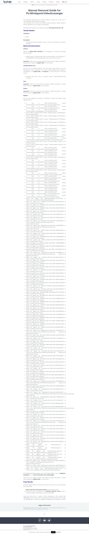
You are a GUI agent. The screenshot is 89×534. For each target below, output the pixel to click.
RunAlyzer (40, 51)
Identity (44, 1)
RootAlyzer (26, 475)
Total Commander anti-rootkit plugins (43, 475)
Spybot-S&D (33, 51)
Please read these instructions (34, 489)
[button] (40, 519)
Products (25, 1)
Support (58, 1)
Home (19, 1)
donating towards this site (56, 27)
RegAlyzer (62, 473)
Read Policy (58, 532)
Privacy (38, 1)
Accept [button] (53, 532)
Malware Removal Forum (53, 491)
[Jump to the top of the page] (44, 514)
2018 (33, 4)
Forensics (51, 1)
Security (32, 1)
